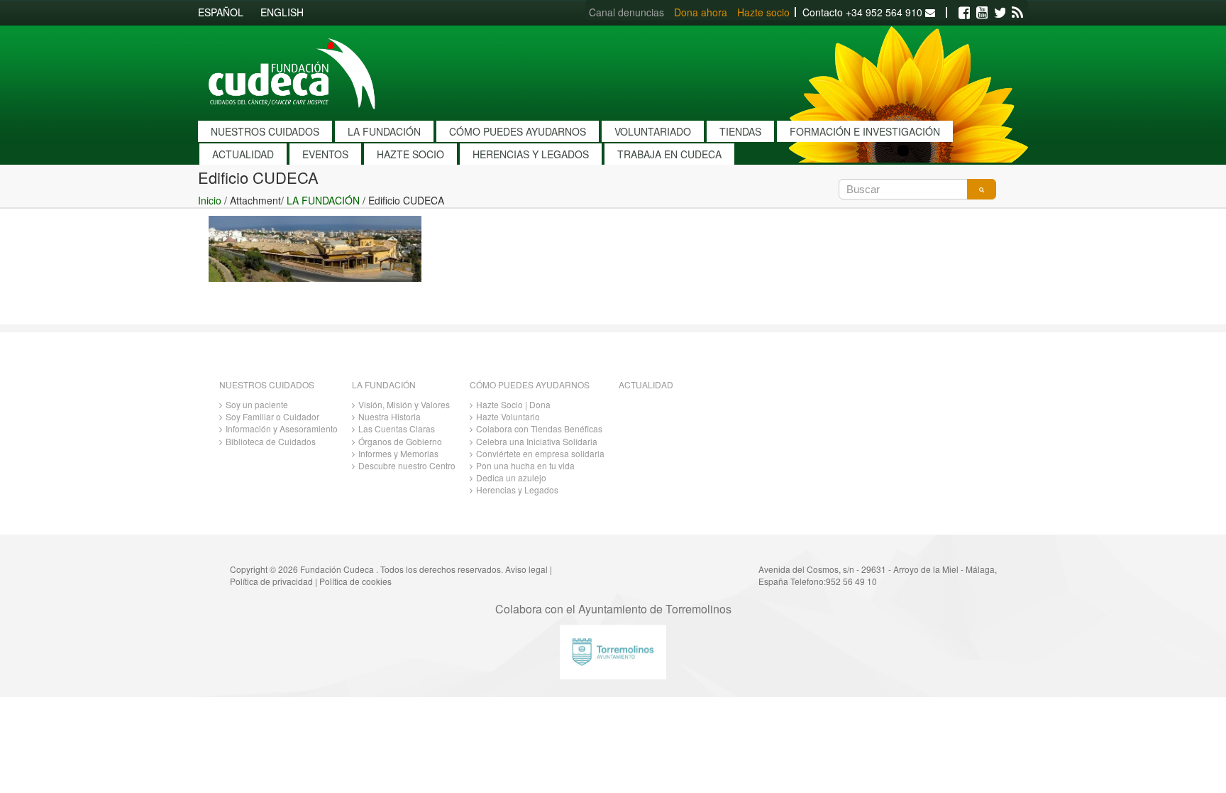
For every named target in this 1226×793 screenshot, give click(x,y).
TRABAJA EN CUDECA (669, 154)
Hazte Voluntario (508, 416)
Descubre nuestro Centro (406, 465)
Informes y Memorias (398, 453)
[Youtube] (982, 13)
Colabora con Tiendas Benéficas (539, 428)
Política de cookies (355, 581)
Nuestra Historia (389, 416)
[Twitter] (999, 13)
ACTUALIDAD (243, 154)
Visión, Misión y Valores (404, 404)
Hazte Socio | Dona (513, 404)
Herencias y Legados (517, 489)
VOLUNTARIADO (652, 131)
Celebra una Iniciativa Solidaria (536, 441)
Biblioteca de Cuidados (271, 441)
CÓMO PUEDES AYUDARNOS (517, 131)
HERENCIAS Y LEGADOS (531, 154)
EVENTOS (325, 154)
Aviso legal (526, 569)
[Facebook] (964, 13)
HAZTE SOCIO (410, 154)
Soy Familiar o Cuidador (272, 416)
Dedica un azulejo (511, 477)
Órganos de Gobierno (400, 441)
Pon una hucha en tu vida (525, 465)
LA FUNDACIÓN (384, 131)
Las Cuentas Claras (396, 428)
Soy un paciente (257, 404)
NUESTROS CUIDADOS (265, 131)
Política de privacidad (271, 581)
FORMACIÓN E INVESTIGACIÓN (865, 131)
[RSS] (1017, 13)
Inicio (209, 200)
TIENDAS (740, 131)
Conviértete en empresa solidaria (540, 453)
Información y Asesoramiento (282, 428)
